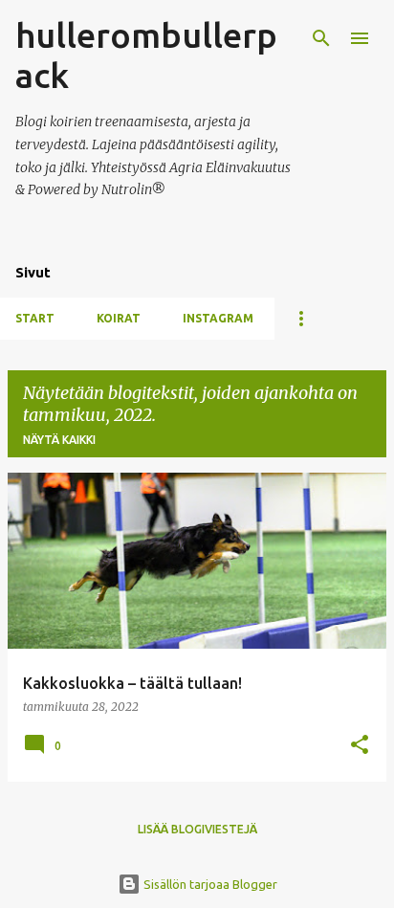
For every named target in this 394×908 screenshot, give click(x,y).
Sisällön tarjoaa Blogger (209, 884)
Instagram (218, 318)
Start (35, 318)
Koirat (119, 318)
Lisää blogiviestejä (197, 829)
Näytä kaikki (59, 439)
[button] (359, 746)
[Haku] (321, 38)
